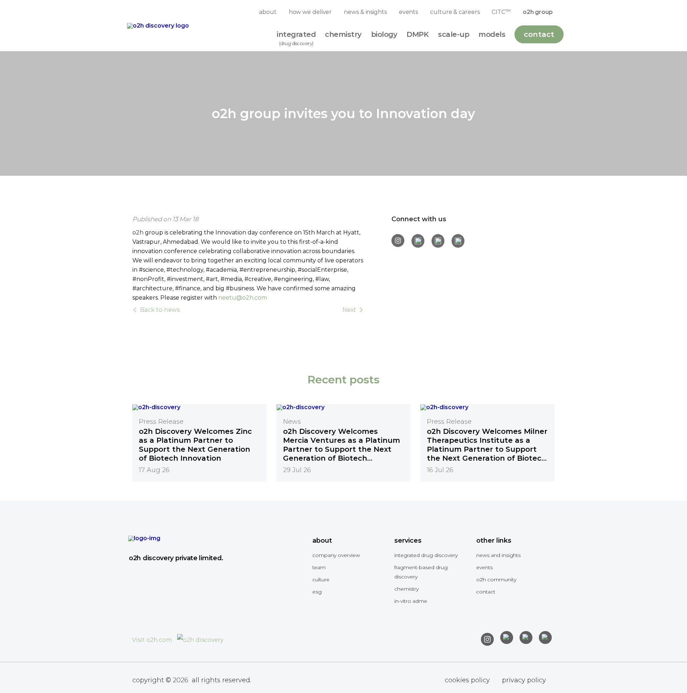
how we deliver (310, 12)
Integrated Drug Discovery (426, 555)
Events (484, 567)
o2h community (496, 579)
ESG (317, 591)
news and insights (498, 555)
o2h (137, 232)
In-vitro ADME (410, 601)
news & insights (365, 12)
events (408, 12)
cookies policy (467, 680)
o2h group (538, 12)
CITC (501, 11)
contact (485, 591)
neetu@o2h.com (242, 297)
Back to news (160, 310)
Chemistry (406, 589)
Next (349, 310)
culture (321, 579)
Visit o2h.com (153, 639)
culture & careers (454, 12)
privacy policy (524, 680)
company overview (336, 555)
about (268, 12)
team (319, 567)
